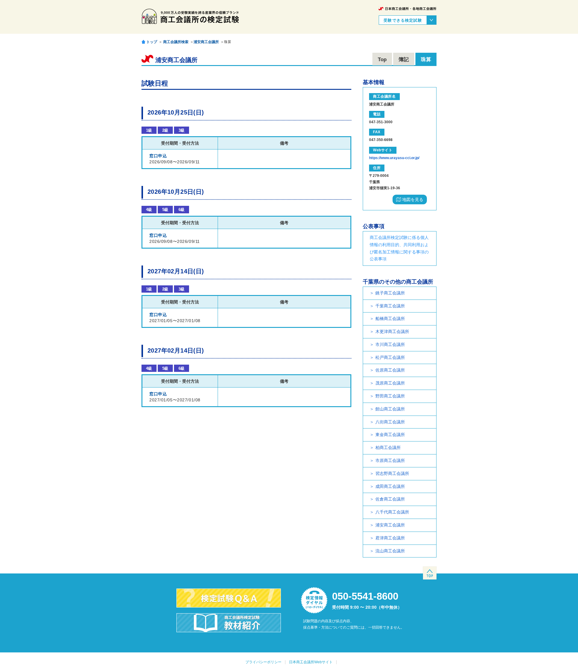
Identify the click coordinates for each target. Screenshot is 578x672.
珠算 (426, 59)
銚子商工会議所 (390, 292)
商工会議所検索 (175, 42)
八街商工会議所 (390, 421)
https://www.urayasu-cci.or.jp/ (394, 158)
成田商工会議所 (390, 486)
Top (382, 59)
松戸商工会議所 (390, 357)
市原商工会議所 (390, 460)
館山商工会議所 (390, 409)
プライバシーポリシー (263, 662)
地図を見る (412, 199)
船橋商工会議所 (390, 318)
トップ (151, 42)
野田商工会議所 (390, 396)
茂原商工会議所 (390, 383)
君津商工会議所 (390, 537)
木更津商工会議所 (392, 331)
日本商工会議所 (407, 8)
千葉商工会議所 (390, 305)
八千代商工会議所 (392, 512)
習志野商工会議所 (392, 473)
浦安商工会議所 (206, 42)
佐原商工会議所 (390, 370)
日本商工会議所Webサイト (311, 662)
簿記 (404, 59)
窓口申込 (158, 155)
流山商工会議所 (390, 550)
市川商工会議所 (390, 344)
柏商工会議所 (388, 447)
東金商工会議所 (390, 434)
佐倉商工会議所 (390, 499)
